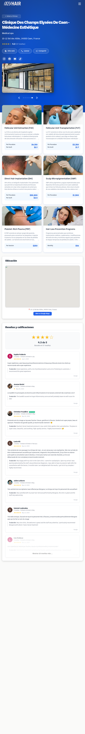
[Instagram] (4, 59)
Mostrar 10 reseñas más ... (42, 553)
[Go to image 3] (28, 97)
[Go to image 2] (26, 97)
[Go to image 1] (24, 97)
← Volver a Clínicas (11, 16)
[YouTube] (15, 59)
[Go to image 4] (30, 97)
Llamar (26, 51)
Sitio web (11, 51)
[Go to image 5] (32, 97)
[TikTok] (20, 59)
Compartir (42, 51)
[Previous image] (19, 98)
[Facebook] (9, 59)
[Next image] (37, 98)
